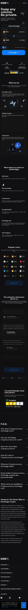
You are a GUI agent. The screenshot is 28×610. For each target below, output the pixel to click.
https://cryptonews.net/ (11, 333)
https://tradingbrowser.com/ (12, 364)
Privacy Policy (5, 607)
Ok (23, 605)
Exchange (13, 52)
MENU (24, 3)
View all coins (14, 283)
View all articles (14, 370)
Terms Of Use (11, 606)
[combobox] (19, 3)
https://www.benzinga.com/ (12, 349)
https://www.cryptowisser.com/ (13, 318)
